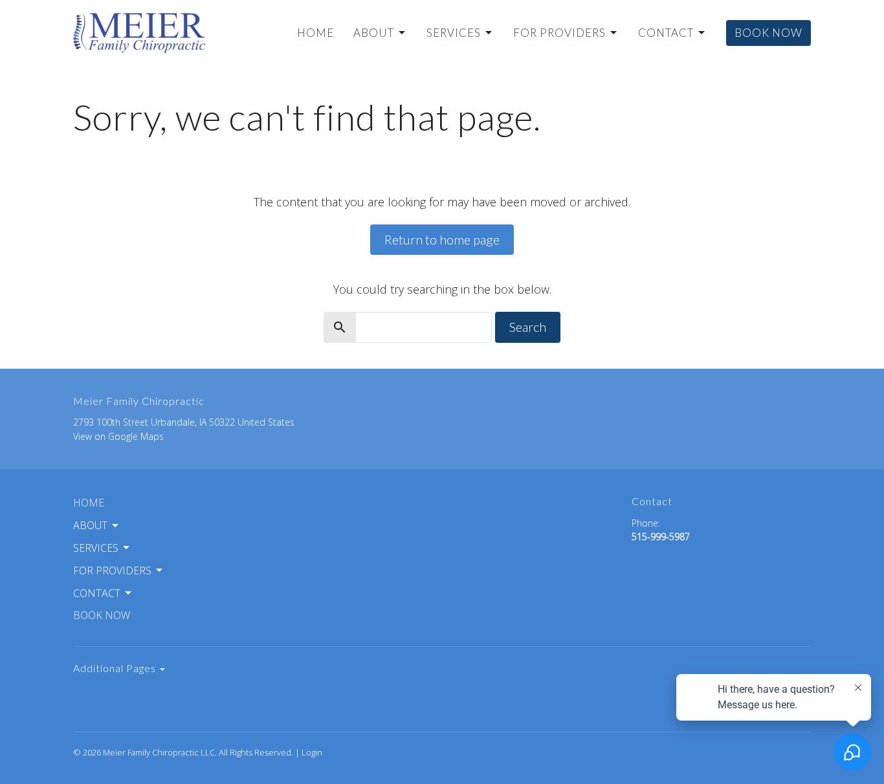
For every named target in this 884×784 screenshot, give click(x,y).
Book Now (768, 32)
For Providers (559, 32)
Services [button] (95, 548)
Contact (666, 32)
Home (315, 32)
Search (527, 326)
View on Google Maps (118, 436)
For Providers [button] (112, 570)
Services (453, 32)
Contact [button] (96, 593)
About (373, 32)
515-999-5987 (661, 536)
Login (312, 752)
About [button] (90, 525)
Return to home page (442, 239)
